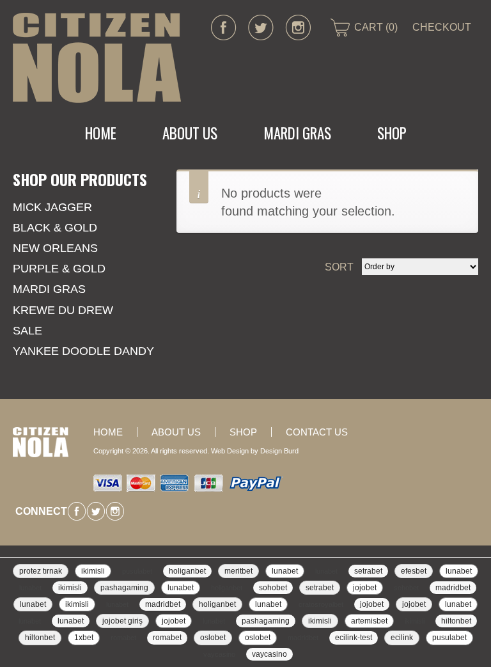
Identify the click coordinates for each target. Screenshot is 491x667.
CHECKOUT (441, 27)
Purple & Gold (59, 268)
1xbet (83, 637)
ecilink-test (353, 637)
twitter (261, 27)
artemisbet (369, 621)
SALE (27, 330)
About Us (189, 133)
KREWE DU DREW (63, 310)
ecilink (402, 637)
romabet (123, 637)
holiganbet (187, 571)
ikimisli (93, 571)
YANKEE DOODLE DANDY (83, 351)
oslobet (213, 637)
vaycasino (219, 654)
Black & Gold (55, 227)
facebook (224, 27)
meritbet (238, 571)
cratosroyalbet (321, 604)
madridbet (453, 588)
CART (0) (376, 27)
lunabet (285, 571)
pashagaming (124, 588)
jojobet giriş (122, 621)
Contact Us (317, 432)
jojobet (365, 588)
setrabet (368, 571)
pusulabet (137, 571)
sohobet (273, 588)
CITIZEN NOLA (97, 58)
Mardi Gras (49, 289)
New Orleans (55, 248)
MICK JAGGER (52, 207)
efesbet (413, 571)
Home (100, 133)
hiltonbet (456, 621)
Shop (392, 133)
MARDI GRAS (297, 133)
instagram (298, 27)
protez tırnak (40, 571)
